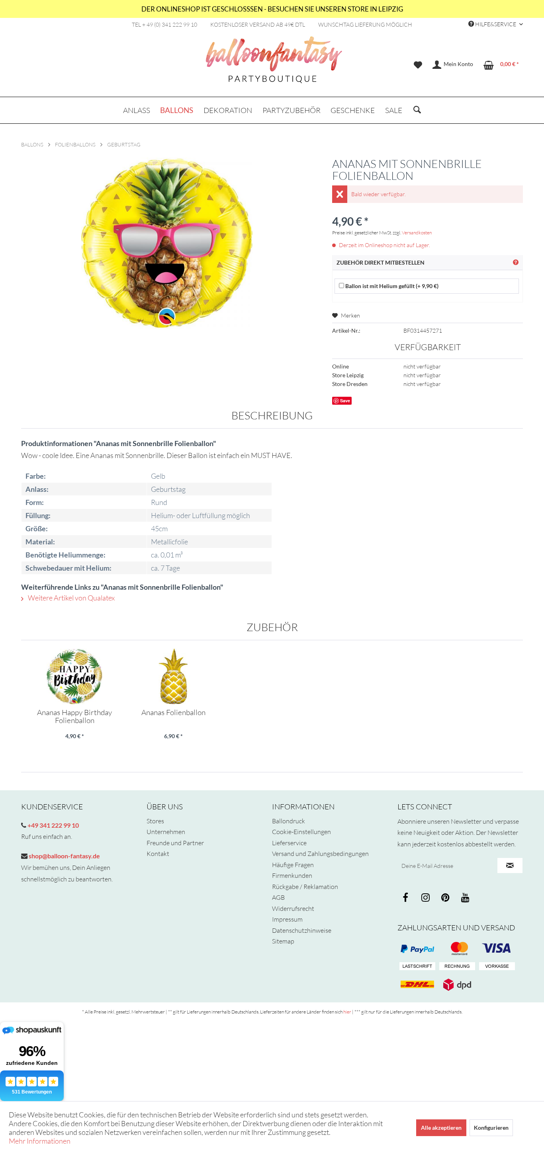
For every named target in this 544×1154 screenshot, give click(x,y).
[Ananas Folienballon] (173, 676)
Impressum (287, 919)
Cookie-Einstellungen (301, 832)
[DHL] (417, 984)
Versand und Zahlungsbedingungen (320, 854)
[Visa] (457, 949)
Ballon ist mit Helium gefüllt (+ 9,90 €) (391, 286)
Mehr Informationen (39, 1140)
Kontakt (158, 854)
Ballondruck (288, 821)
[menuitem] (418, 65)
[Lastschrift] (417, 967)
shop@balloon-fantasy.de (63, 856)
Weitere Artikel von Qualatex (71, 597)
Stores (155, 821)
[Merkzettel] (418, 65)
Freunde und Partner (175, 843)
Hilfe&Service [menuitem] (495, 24)
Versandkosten (417, 233)
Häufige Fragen (293, 865)
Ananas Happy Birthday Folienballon (74, 716)
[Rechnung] (457, 967)
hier (347, 1012)
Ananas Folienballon (173, 712)
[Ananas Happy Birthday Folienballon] (74, 676)
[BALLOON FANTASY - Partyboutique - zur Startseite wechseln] (274, 64)
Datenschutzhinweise (301, 930)
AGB (278, 897)
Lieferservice (289, 843)
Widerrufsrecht (293, 908)
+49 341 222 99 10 (52, 825)
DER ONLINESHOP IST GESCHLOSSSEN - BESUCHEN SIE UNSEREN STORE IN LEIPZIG (272, 9)
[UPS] (457, 984)
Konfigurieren (491, 1127)
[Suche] (417, 110)
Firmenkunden (292, 875)
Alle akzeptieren (441, 1127)
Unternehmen (166, 832)
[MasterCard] (497, 949)
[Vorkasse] (497, 967)
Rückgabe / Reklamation (305, 887)
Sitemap (283, 941)
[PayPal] (417, 949)
